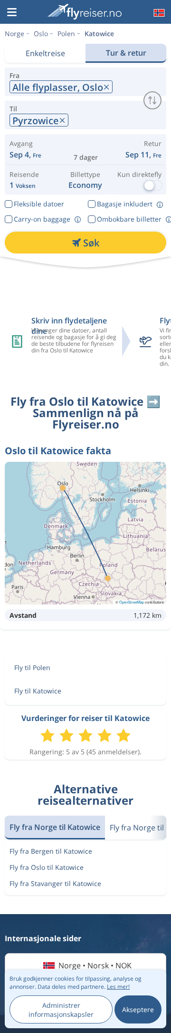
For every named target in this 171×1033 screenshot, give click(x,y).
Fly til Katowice (37, 690)
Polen (66, 33)
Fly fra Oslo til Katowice (47, 867)
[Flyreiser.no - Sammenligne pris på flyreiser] (84, 11)
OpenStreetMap (131, 601)
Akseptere (138, 1009)
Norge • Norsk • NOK (95, 965)
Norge (14, 33)
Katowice (99, 33)
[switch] (152, 100)
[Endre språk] (158, 13)
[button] (12, 13)
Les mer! (118, 987)
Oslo (41, 33)
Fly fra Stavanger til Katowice (55, 883)
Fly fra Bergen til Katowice (51, 851)
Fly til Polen (32, 667)
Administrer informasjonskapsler (61, 1010)
